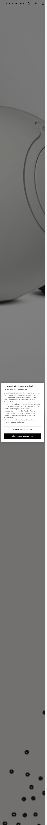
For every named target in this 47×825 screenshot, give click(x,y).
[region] (22, 412)
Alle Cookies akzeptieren (22, 436)
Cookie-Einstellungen (22, 429)
